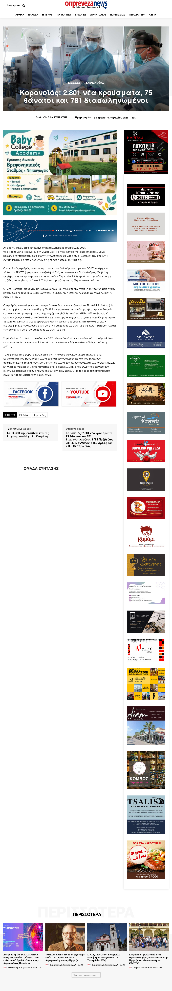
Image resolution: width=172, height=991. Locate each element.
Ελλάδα (74, 82)
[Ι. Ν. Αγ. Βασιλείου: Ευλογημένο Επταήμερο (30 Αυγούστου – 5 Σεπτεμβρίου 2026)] (107, 937)
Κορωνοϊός (95, 82)
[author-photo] (5, 967)
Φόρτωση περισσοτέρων (84, 974)
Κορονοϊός (39, 415)
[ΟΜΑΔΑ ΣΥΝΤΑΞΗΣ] (11, 468)
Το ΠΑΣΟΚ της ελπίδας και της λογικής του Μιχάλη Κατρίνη (28, 434)
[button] (16, 5)
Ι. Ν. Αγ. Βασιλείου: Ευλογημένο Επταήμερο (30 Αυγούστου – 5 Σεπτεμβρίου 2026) (103, 957)
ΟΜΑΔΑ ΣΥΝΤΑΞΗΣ (55, 117)
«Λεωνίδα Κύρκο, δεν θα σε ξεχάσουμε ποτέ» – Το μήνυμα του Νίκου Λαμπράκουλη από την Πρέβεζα (64, 957)
